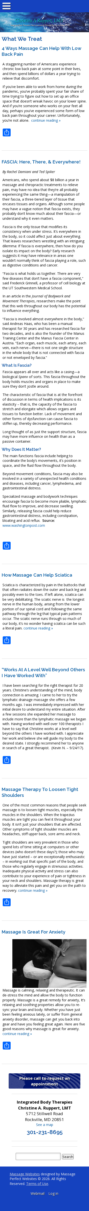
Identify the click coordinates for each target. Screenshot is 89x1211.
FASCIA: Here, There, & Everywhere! (41, 161)
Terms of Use (37, 1183)
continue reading (46, 120)
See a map (44, 1124)
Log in (53, 1193)
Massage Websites (25, 1174)
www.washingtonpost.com (23, 525)
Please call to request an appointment (44, 1081)
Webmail (37, 1193)
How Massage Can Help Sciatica (37, 575)
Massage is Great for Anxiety (33, 931)
